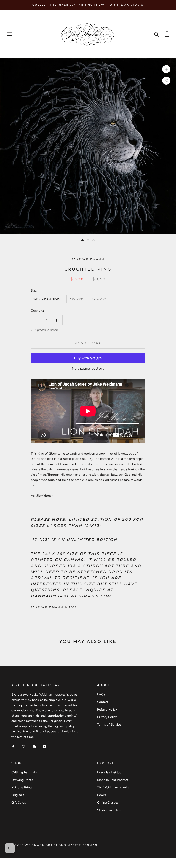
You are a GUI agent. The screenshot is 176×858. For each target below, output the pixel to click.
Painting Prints (22, 787)
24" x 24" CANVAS (46, 299)
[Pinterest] (34, 746)
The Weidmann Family (113, 787)
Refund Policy (107, 709)
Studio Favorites (109, 810)
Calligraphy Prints (24, 772)
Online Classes (107, 802)
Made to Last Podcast (112, 780)
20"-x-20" (76, 299)
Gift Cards (18, 802)
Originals (17, 795)
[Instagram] (23, 746)
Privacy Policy (107, 717)
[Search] (156, 34)
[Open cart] (167, 34)
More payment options (88, 368)
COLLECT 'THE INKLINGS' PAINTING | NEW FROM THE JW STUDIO (87, 4)
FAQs (101, 694)
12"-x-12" (99, 299)
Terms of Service (109, 724)
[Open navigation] (9, 34)
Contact (102, 702)
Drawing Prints (22, 780)
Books (101, 795)
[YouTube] (44, 746)
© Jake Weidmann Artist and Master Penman (54, 845)
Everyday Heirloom (110, 772)
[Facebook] (13, 746)
